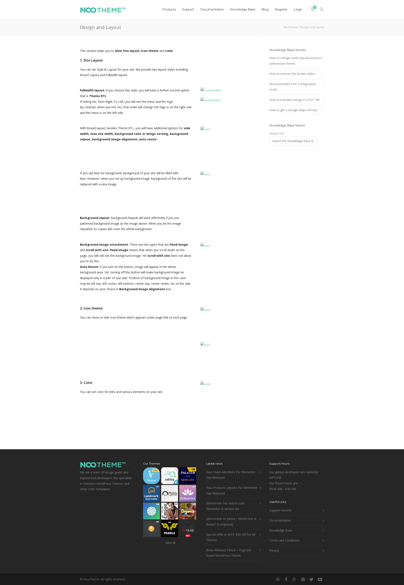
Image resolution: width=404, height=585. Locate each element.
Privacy (274, 550)
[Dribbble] (278, 579)
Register (281, 9)
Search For (276, 133)
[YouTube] (320, 579)
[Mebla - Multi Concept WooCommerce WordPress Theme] (169, 494)
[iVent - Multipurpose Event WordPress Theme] (151, 529)
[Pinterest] (303, 579)
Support (188, 9)
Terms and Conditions (284, 540)
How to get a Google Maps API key (293, 110)
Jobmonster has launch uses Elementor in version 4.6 (225, 506)
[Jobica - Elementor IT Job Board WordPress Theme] (169, 476)
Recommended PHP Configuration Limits (292, 87)
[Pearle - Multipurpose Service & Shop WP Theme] (169, 529)
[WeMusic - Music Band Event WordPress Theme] (187, 529)
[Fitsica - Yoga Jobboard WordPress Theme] (151, 476)
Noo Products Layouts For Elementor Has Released (232, 490)
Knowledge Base (242, 9)
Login (298, 9)
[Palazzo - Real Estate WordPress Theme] (187, 476)
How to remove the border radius (292, 74)
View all (170, 543)
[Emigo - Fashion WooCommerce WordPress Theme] (169, 512)
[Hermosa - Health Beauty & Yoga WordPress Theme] (187, 494)
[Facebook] (286, 579)
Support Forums (280, 510)
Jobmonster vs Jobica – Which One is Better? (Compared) (231, 521)
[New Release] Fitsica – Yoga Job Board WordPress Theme (228, 553)
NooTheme (291, 27)
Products (169, 9)
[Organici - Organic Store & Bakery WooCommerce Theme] (187, 512)
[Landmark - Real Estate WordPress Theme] (151, 494)
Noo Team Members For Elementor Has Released (230, 475)
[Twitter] (311, 579)
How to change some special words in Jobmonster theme (295, 61)
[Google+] (294, 579)
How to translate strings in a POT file (294, 100)
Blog (265, 9)
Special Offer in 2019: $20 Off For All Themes (230, 537)
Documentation (212, 9)
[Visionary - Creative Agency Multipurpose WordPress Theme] (151, 512)
